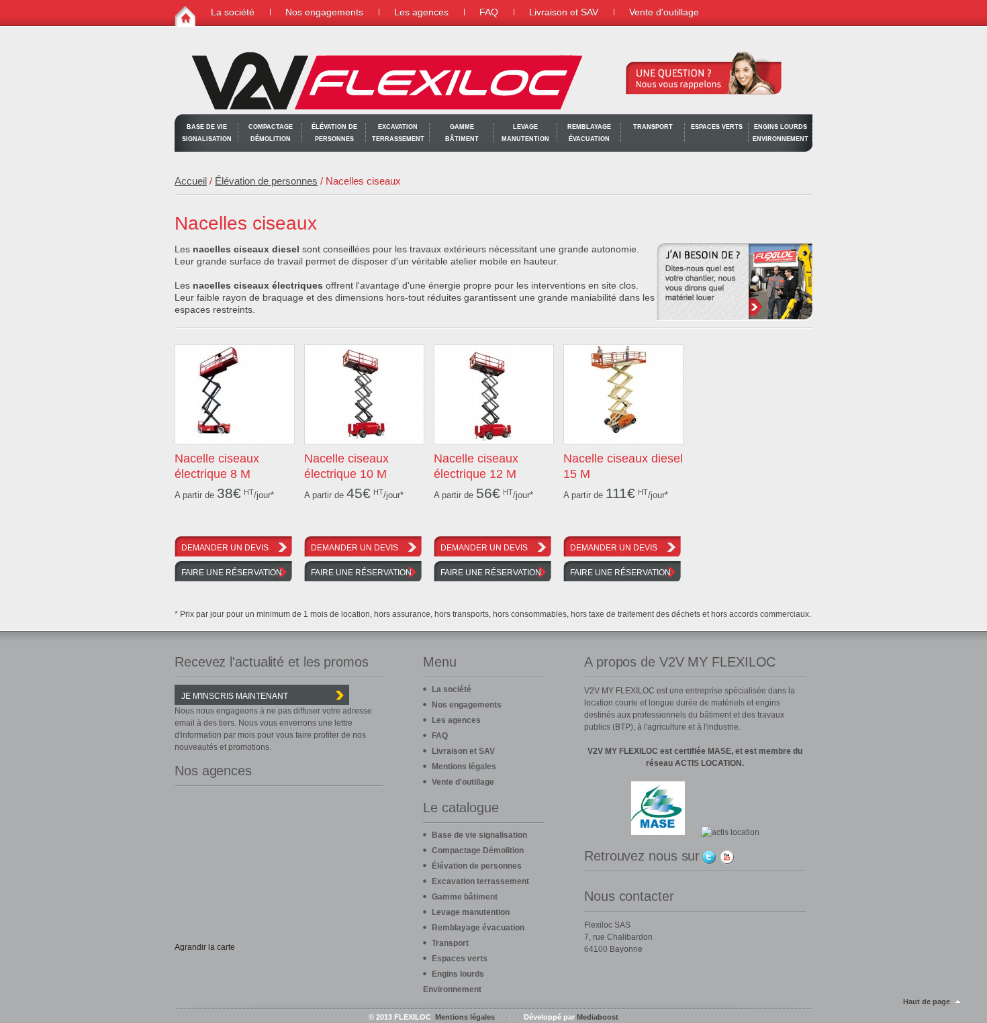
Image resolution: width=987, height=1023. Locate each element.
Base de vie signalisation (207, 133)
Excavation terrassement (398, 133)
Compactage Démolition (270, 133)
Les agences (421, 12)
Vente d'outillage (664, 12)
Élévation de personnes (334, 133)
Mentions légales (464, 766)
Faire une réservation (231, 572)
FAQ (488, 12)
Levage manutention (525, 133)
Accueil (191, 181)
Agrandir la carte (205, 947)
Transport (653, 127)
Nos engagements (324, 12)
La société (232, 12)
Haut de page (926, 1001)
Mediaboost (597, 1017)
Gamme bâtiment (462, 133)
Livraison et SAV (563, 12)
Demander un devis (225, 547)
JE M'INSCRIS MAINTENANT (234, 696)
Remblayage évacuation (589, 133)
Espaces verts (717, 127)
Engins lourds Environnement (780, 133)
